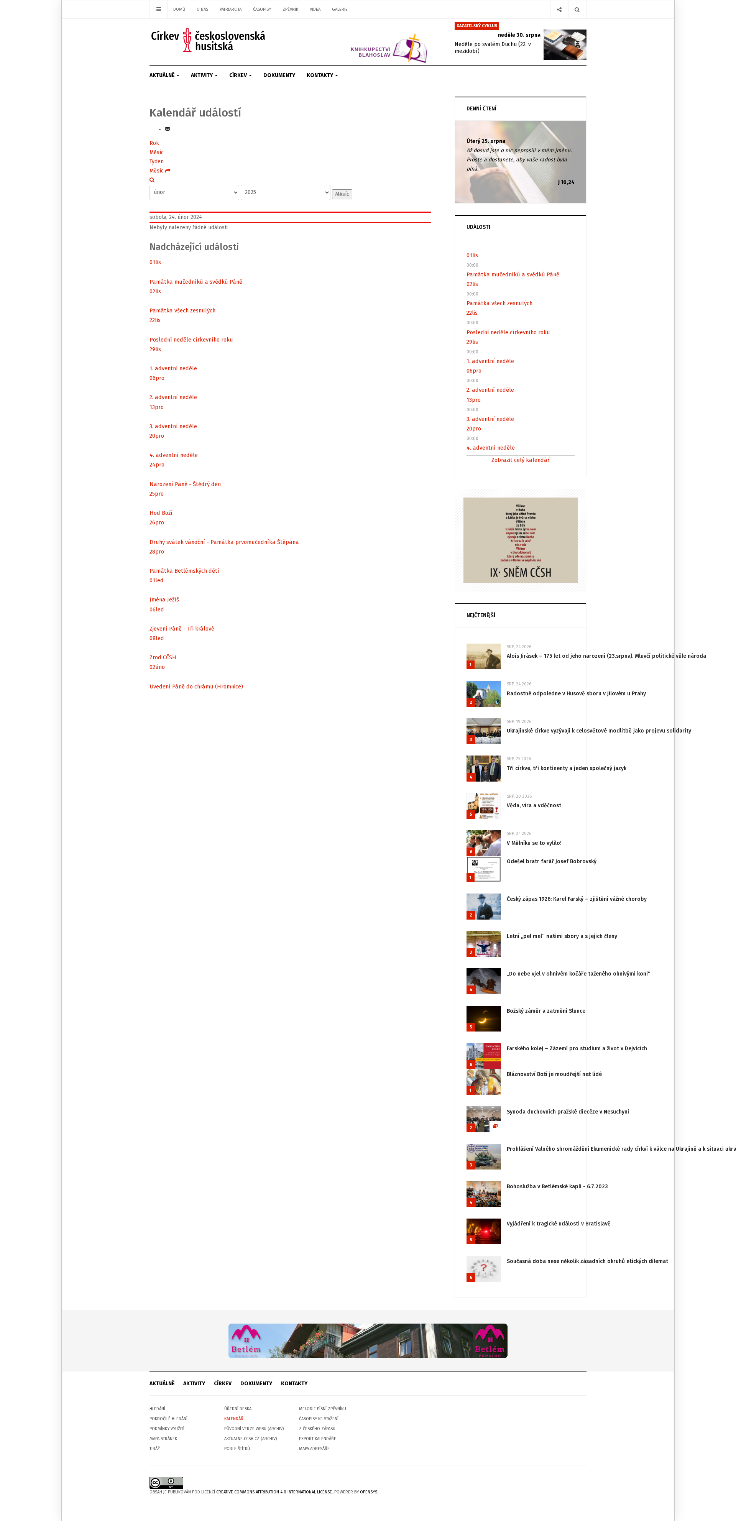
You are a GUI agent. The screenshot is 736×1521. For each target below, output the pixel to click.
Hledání (157, 1408)
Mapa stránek (163, 1438)
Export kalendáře (317, 1438)
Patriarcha (231, 9)
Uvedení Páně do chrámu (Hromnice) (196, 686)
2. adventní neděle (173, 397)
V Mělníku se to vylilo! (534, 843)
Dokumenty (279, 75)
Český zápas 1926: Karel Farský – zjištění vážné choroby (577, 899)
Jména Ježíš (164, 599)
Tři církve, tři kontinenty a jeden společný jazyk (566, 768)
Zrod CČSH (163, 657)
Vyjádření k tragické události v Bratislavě (559, 1223)
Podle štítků (237, 1448)
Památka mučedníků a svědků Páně (196, 281)
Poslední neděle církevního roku (191, 339)
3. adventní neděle (173, 426)
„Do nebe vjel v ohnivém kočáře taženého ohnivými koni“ (579, 974)
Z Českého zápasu (317, 1428)
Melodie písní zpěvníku (322, 1408)
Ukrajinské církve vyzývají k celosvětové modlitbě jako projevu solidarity (599, 731)
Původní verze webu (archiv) (254, 1428)
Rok (154, 143)
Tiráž (155, 1448)
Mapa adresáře (314, 1448)
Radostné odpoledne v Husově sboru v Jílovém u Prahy (576, 693)
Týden (157, 161)
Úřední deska (237, 1408)
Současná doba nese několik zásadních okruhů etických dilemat (587, 1261)
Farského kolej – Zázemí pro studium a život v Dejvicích (577, 1048)
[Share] (559, 9)
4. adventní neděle (174, 455)
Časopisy (262, 9)
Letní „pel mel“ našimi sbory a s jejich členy (562, 936)
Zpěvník (290, 9)
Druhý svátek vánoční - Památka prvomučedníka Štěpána (224, 542)
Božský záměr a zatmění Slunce (546, 1011)
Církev (238, 75)
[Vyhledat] (152, 180)
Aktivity (202, 75)
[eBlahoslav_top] (371, 41)
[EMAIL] (167, 129)
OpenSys (368, 1492)
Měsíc (157, 152)
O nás (202, 9)
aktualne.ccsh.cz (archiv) (250, 1438)
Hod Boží (161, 512)
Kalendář (233, 1418)
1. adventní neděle (173, 368)
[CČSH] (209, 40)
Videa (315, 9)
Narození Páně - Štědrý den (185, 484)
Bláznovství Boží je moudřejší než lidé (554, 1074)
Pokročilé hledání (168, 1418)
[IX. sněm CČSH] (520, 540)
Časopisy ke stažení (318, 1418)
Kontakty (320, 75)
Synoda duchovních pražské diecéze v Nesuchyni (568, 1112)
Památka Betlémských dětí (184, 570)
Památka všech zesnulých (182, 310)
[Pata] (368, 1340)
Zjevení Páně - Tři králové (182, 628)
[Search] (577, 9)
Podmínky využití (167, 1428)
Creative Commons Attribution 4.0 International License (274, 1492)
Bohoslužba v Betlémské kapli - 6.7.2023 (557, 1186)
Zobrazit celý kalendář (520, 460)
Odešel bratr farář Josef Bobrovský (551, 861)
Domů (179, 9)
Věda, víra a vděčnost (534, 805)
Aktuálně (163, 75)
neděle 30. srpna (519, 35)
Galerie (340, 9)
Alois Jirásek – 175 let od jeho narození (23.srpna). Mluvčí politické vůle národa (606, 656)
